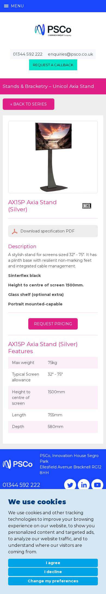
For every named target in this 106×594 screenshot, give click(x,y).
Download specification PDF (46, 231)
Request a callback (53, 65)
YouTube (97, 485)
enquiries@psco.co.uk (70, 54)
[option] (53, 157)
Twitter (70, 485)
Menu (17, 6)
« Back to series (28, 104)
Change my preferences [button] (53, 581)
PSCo (53, 30)
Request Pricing (53, 323)
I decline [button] (53, 571)
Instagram (84, 485)
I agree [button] (53, 562)
